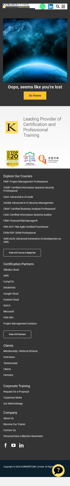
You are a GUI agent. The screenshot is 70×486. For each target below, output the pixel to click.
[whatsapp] (42, 5)
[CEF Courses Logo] (16, 5)
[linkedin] (21, 445)
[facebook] (5, 445)
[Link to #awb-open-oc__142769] (63, 6)
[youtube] (13, 445)
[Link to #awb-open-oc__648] (58, 6)
